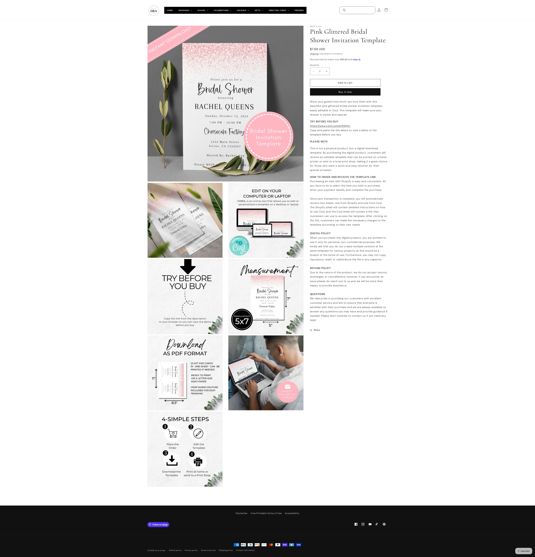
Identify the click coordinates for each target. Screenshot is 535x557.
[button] (344, 10)
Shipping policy (226, 550)
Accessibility (292, 513)
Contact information (245, 550)
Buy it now (345, 91)
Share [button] (317, 329)
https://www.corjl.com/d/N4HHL (330, 126)
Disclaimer (242, 513)
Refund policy (175, 550)
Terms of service (208, 550)
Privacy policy (191, 550)
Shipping (314, 53)
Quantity (314, 65)
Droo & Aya (160, 550)
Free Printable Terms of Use (266, 513)
